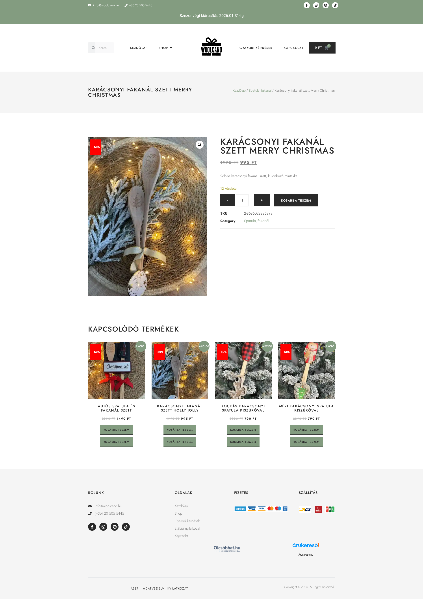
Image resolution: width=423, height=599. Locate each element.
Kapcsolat (294, 48)
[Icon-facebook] (307, 5)
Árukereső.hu (306, 554)
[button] (200, 145)
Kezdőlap (139, 48)
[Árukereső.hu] (306, 547)
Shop (163, 48)
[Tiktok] (335, 5)
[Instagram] (316, 5)
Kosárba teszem (296, 200)
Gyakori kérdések (256, 48)
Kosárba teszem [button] (117, 430)
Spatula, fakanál (260, 90)
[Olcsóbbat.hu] (227, 549)
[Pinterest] (326, 5)
